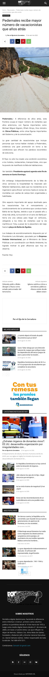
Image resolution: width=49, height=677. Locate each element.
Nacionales (11, 10)
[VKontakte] (36, 662)
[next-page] (7, 374)
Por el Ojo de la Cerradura (15, 35)
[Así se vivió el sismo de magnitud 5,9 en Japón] (8, 489)
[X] (17, 41)
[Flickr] (24, 662)
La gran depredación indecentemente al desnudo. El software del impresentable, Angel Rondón (32, 551)
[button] (4, 3)
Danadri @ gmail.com (21, 645)
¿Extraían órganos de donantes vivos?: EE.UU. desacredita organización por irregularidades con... (23, 444)
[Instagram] (30, 662)
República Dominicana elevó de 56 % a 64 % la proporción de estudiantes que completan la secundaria (31, 364)
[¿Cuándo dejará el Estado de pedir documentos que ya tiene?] (9, 339)
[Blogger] (12, 662)
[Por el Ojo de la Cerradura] (3, 35)
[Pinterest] (23, 41)
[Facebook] (12, 41)
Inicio (4, 10)
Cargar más (24, 574)
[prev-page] (3, 374)
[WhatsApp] (28, 41)
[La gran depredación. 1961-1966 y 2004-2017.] (9, 565)
